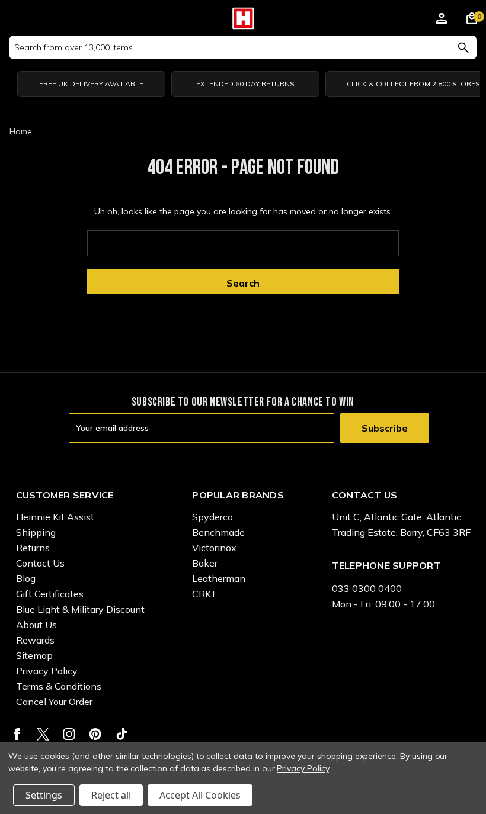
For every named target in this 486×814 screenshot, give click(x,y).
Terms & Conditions (58, 686)
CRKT (204, 594)
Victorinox (214, 548)
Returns (33, 548)
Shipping (36, 532)
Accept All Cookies (200, 795)
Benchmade (218, 532)
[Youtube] (122, 734)
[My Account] (442, 20)
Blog (26, 578)
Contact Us (40, 563)
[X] (43, 734)
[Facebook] (17, 734)
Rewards (35, 640)
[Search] (463, 47)
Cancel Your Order (54, 701)
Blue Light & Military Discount (80, 609)
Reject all (111, 795)
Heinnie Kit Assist (55, 517)
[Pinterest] (95, 734)
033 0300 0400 (367, 588)
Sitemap (34, 655)
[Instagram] (69, 734)
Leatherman (218, 578)
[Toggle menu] (16, 16)
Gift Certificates (50, 594)
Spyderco (212, 517)
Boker (205, 563)
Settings (43, 795)
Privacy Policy (47, 671)
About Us (36, 624)
